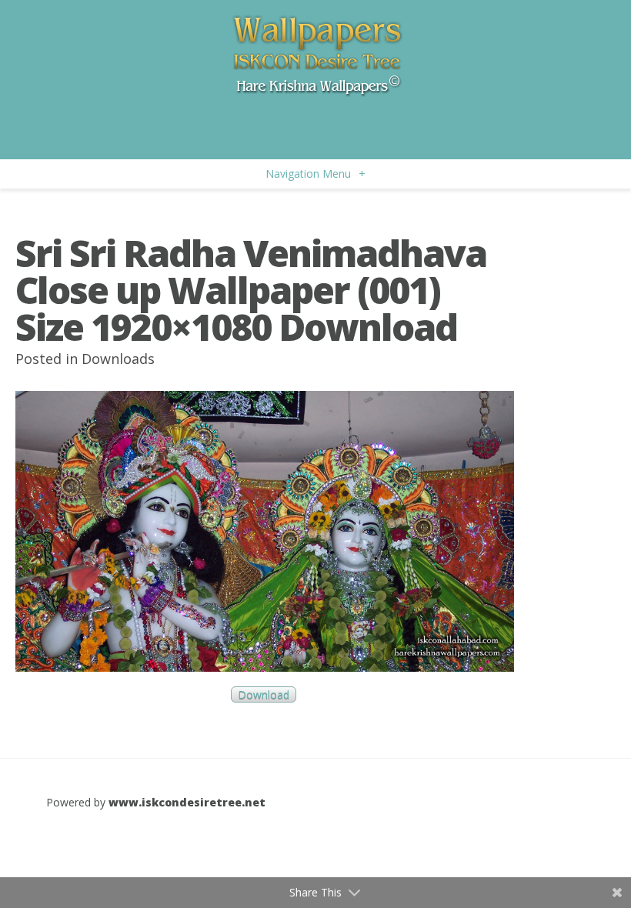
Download (263, 694)
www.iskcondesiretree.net (187, 802)
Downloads (118, 358)
